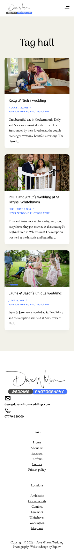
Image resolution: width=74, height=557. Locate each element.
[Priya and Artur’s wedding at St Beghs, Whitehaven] (37, 172)
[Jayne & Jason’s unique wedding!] (37, 268)
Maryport (37, 528)
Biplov (56, 546)
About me (37, 448)
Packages (36, 453)
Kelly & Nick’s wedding (27, 101)
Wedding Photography (33, 111)
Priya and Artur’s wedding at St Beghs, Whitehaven (34, 199)
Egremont (37, 512)
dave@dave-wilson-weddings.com (27, 404)
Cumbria (37, 506)
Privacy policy (37, 469)
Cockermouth (37, 501)
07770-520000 (14, 416)
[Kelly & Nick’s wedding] (37, 76)
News (12, 111)
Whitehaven (36, 517)
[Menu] (67, 8)
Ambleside (37, 495)
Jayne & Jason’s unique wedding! (35, 294)
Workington (37, 523)
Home (37, 442)
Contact (37, 464)
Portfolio (37, 459)
